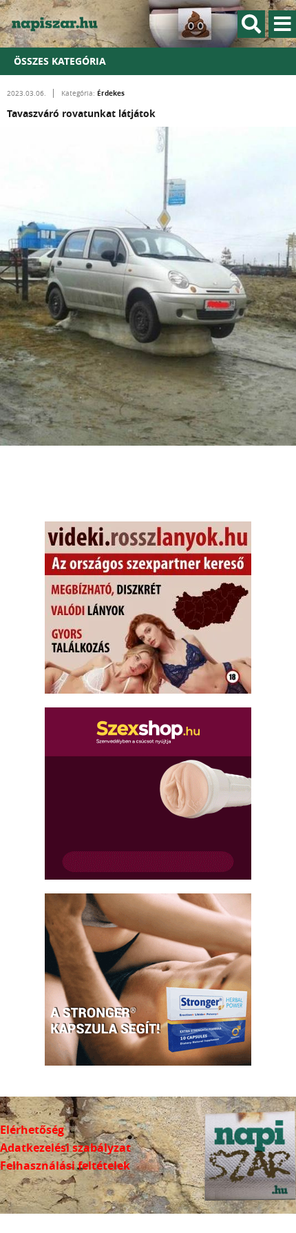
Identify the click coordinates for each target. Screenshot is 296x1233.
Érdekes (111, 93)
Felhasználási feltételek (65, 1165)
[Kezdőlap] (62, 24)
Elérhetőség (32, 1129)
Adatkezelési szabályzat (65, 1147)
